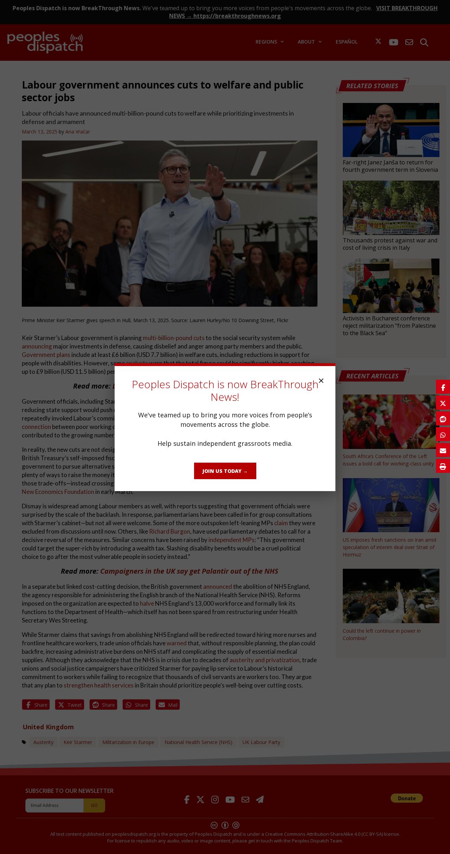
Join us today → (225, 471)
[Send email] (443, 450)
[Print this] (443, 466)
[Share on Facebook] (443, 387)
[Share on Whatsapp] (443, 434)
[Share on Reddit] (443, 418)
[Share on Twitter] (443, 403)
